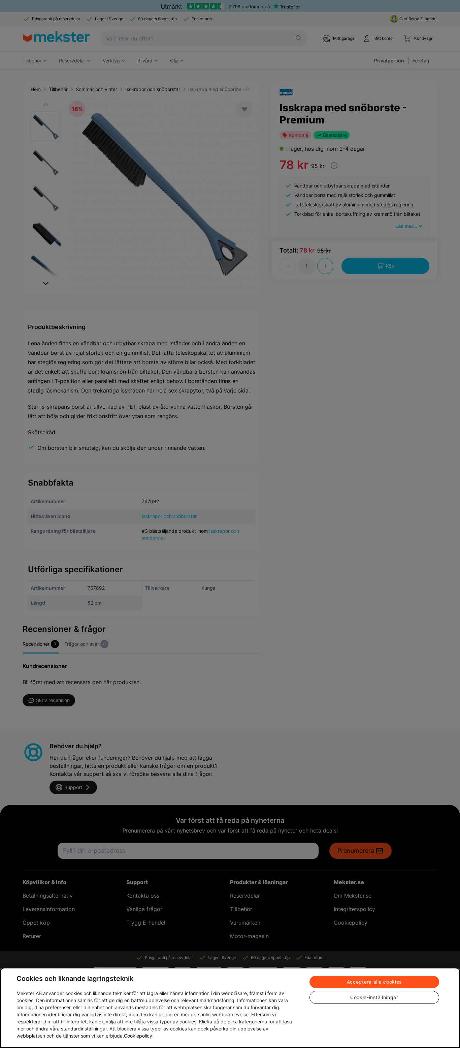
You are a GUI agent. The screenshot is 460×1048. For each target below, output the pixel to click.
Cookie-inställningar (374, 997)
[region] (230, 1008)
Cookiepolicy (138, 1036)
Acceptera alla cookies (374, 982)
